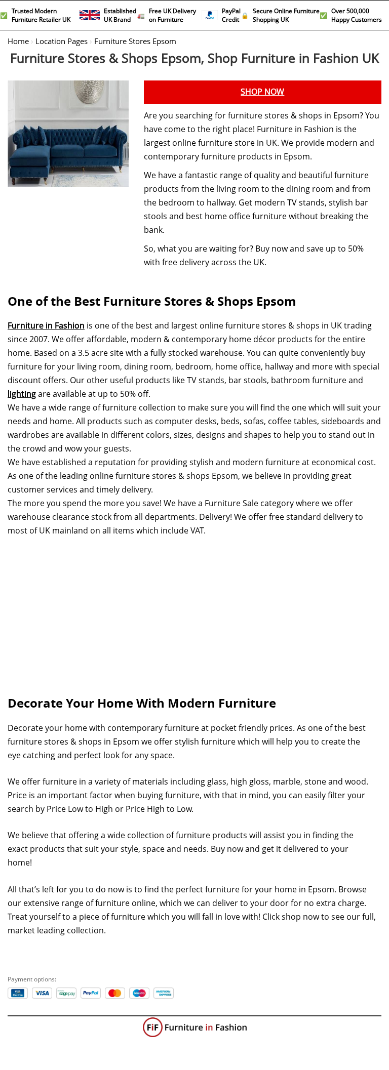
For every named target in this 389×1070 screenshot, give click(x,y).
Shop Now (262, 92)
